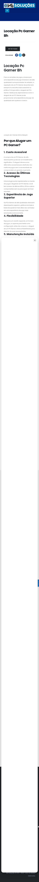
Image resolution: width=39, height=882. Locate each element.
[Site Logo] (19, 5)
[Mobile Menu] (7, 10)
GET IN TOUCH (12, 49)
